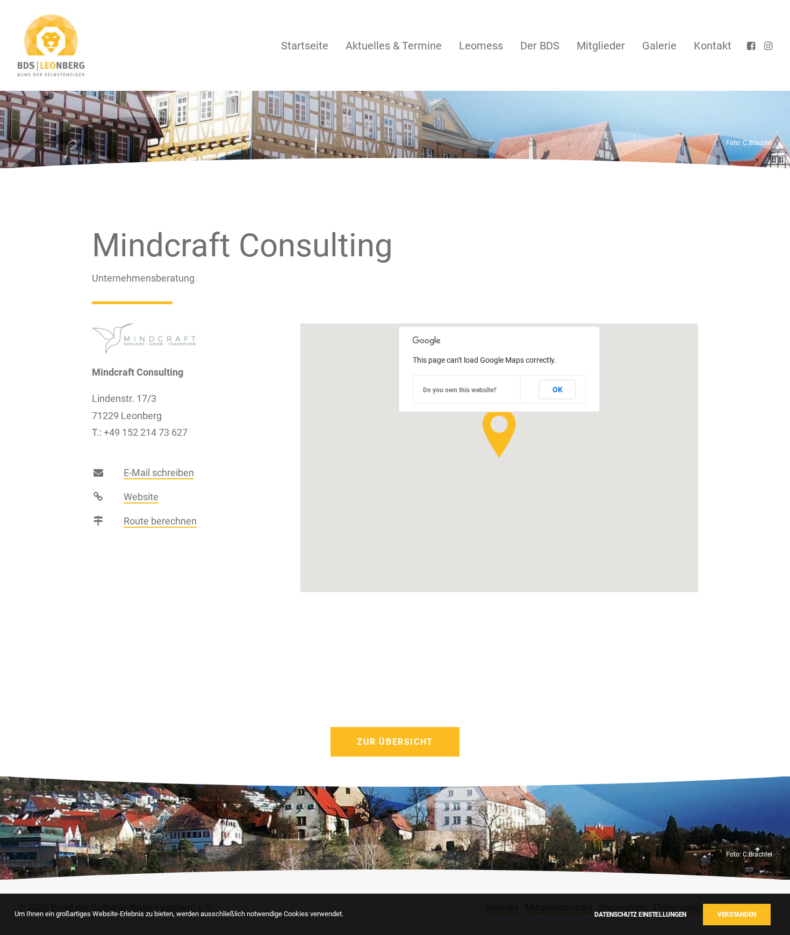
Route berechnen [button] (160, 521)
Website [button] (141, 496)
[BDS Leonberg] (51, 45)
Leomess (481, 45)
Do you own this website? (460, 390)
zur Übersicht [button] (395, 742)
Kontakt (712, 45)
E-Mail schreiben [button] (159, 472)
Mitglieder (601, 45)
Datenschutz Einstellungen (640, 914)
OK (557, 389)
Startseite (304, 45)
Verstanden (736, 914)
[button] (752, 45)
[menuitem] (305, 45)
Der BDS (539, 45)
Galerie (659, 45)
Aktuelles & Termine (394, 45)
